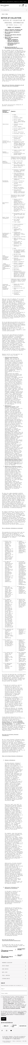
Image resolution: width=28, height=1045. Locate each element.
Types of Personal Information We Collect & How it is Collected (13, 30)
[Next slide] (27, 2)
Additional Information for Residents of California (14, 44)
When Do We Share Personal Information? (11, 37)
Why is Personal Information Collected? (12, 32)
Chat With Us (22, 1026)
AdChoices (7, 1038)
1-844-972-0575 (14, 1026)
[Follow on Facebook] (2, 1031)
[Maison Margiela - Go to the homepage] (5, 6)
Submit (3, 1018)
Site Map (24, 1041)
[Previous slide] (1, 2)
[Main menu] (25, 6)
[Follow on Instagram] (7, 1031)
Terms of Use (20, 1012)
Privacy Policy (17, 1038)
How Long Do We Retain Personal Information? (13, 35)
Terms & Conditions (17, 1041)
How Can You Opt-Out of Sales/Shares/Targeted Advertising (14, 47)
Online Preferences (7, 1041)
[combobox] (13, 10)
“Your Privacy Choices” (11, 946)
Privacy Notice (9, 1014)
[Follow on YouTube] (11, 1031)
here (22, 52)
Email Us (6, 1026)
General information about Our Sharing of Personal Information (13, 40)
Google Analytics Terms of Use (13, 459)
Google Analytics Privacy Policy (13, 460)
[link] (22, 6)
